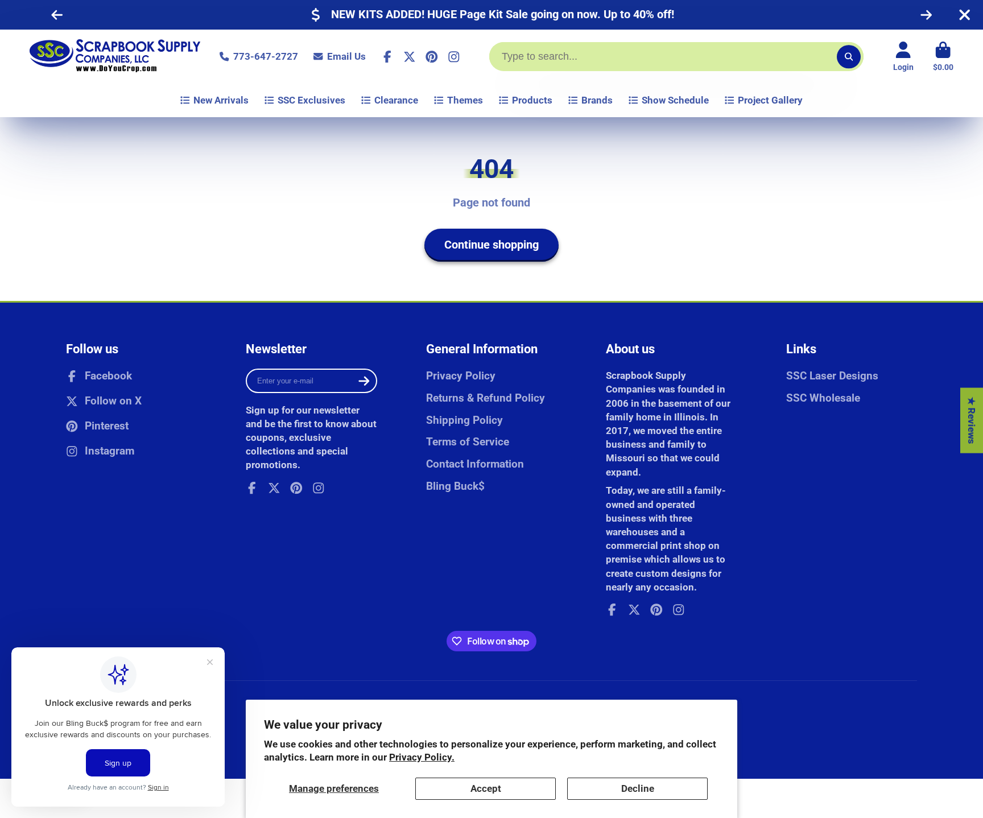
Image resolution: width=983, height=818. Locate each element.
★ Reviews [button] (971, 420)
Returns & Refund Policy (485, 397)
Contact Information (475, 463)
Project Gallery (770, 100)
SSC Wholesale (823, 397)
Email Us (346, 56)
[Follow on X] (409, 57)
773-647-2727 (265, 56)
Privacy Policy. (422, 757)
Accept (485, 788)
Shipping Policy (464, 420)
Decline (637, 788)
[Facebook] (387, 57)
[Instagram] (454, 57)
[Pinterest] (432, 57)
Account (903, 57)
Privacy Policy (460, 375)
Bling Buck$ (455, 486)
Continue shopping (491, 244)
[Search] (848, 56)
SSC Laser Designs (832, 375)
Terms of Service (467, 441)
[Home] (115, 57)
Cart (943, 57)
